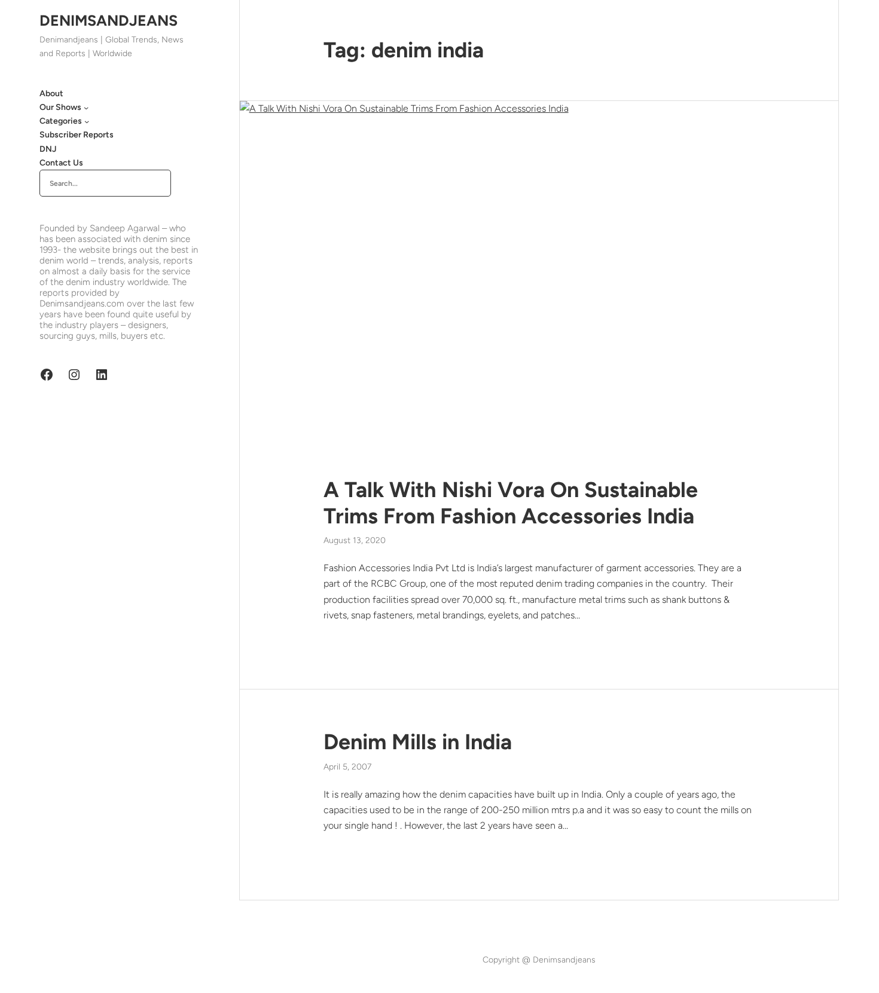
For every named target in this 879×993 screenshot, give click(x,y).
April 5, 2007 (347, 767)
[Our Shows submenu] (86, 107)
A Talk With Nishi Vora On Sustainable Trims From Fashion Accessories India (510, 502)
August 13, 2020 (354, 540)
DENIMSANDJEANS (108, 20)
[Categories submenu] (86, 121)
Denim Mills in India (417, 742)
